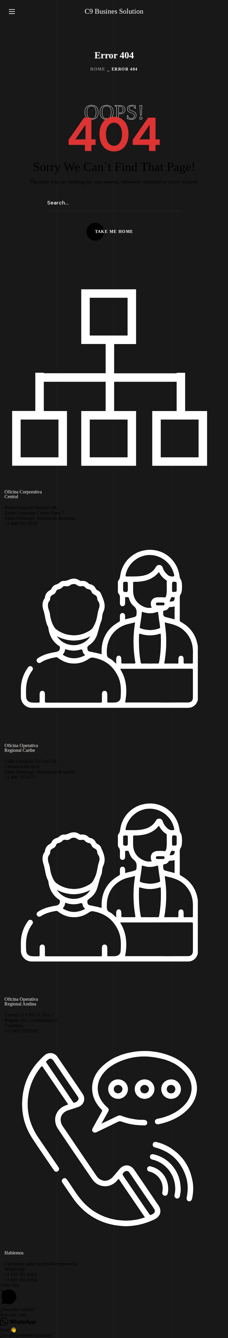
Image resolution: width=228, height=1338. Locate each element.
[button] (216, 11)
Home (97, 69)
